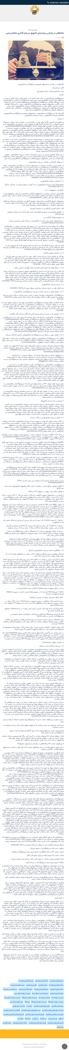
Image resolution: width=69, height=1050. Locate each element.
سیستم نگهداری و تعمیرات (26, 980)
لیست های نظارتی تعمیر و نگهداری (30, 1010)
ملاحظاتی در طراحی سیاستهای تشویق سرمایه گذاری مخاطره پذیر (35, 33)
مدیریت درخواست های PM (29, 997)
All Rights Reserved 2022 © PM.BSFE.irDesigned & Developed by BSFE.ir (34, 1046)
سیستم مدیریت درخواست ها (40, 993)
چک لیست (29, 1006)
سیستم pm (60, 1027)
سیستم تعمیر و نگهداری (56, 980)
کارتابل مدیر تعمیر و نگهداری (12, 1010)
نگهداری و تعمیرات (31, 985)
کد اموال (61, 1018)
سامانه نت (20, 1018)
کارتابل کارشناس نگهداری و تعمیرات (14, 1014)
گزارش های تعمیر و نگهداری (55, 1022)
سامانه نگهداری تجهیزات (25, 989)
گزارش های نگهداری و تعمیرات (37, 1022)
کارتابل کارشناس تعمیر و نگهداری (34, 1014)
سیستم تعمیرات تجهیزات (17, 985)
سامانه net (28, 1018)
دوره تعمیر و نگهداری (57, 1006)
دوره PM (27, 1001)
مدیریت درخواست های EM (55, 1001)
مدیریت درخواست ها (57, 997)
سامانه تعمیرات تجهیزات (56, 989)
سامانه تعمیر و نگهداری (41, 980)
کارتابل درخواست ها (44, 997)
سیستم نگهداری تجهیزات (41, 989)
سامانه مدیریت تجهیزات (56, 993)
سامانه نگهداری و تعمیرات (56, 985)
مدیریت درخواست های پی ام (12, 997)
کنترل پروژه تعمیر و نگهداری (42, 1006)
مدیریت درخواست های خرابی (22, 993)
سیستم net (43, 1018)
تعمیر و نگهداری (42, 985)
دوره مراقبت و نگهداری (16, 1001)
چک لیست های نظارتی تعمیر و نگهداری (52, 1010)
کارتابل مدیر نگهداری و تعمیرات (54, 1014)
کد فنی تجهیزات (52, 1018)
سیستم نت (35, 1018)
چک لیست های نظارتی (19, 1006)
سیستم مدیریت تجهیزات (10, 989)
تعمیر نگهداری (7, 1022)
